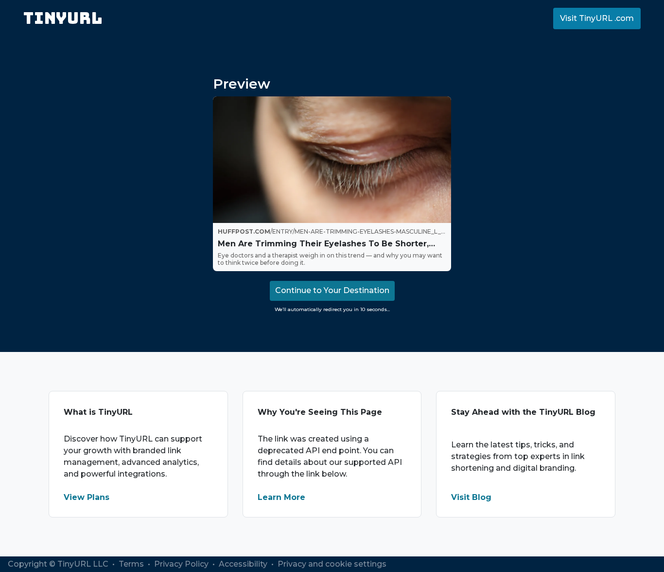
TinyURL (63, 18)
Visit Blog (471, 497)
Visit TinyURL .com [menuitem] (597, 18)
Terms (132, 564)
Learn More (281, 497)
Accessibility (244, 564)
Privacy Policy (182, 564)
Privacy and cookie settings (332, 564)
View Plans (86, 497)
